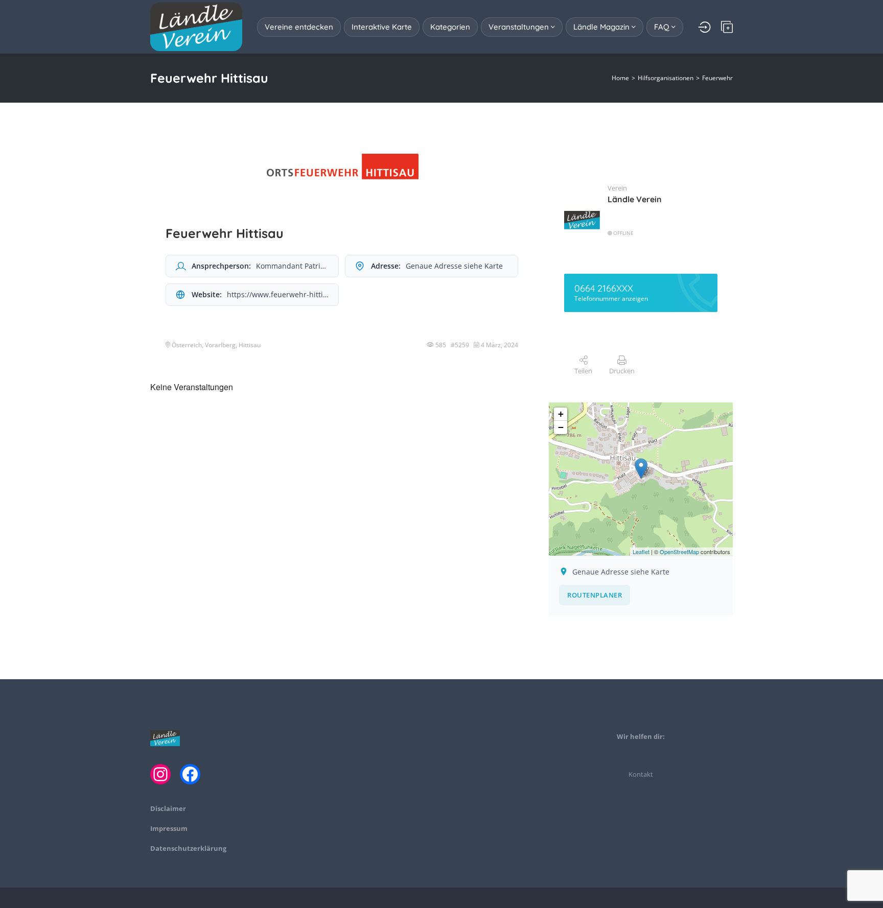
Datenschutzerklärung (188, 848)
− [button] (561, 427)
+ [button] (561, 414)
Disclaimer (168, 808)
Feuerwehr (717, 78)
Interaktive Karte (382, 27)
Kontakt (641, 774)
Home (620, 78)
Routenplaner (594, 595)
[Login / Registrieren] (704, 27)
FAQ (662, 27)
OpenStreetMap (679, 551)
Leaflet (641, 551)
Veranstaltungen (520, 27)
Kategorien (450, 27)
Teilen (583, 370)
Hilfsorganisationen (665, 78)
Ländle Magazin (602, 27)
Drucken (622, 370)
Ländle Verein (635, 199)
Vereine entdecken (299, 27)
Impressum (169, 828)
